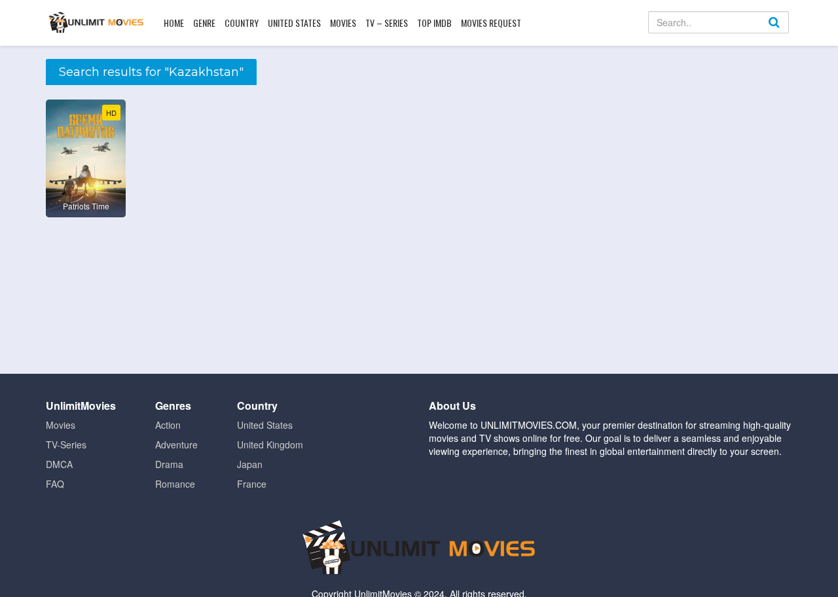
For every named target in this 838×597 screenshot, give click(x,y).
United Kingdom (270, 444)
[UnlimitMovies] (96, 22)
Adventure (176, 444)
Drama (169, 464)
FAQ (55, 483)
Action (168, 424)
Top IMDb (434, 22)
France (251, 483)
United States (294, 22)
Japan (250, 464)
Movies (343, 22)
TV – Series (386, 22)
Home (174, 22)
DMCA (59, 464)
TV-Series (66, 444)
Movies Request (491, 22)
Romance (175, 483)
